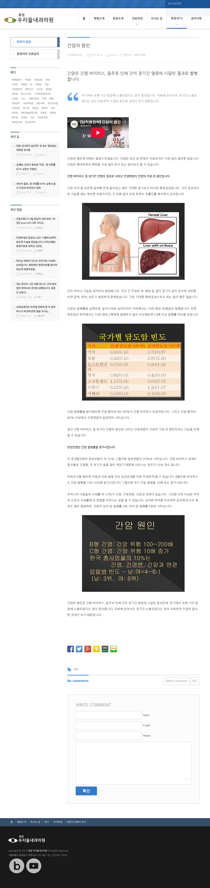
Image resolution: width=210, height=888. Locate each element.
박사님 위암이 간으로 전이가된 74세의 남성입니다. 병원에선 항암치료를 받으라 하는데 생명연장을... (36, 265)
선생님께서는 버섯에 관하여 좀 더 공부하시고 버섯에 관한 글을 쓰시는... (35, 309)
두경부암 (16, 108)
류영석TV (177, 18)
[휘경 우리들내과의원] (28, 18)
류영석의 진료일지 (28, 53)
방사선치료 (26, 94)
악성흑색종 (42, 117)
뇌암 (53, 108)
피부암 (15, 94)
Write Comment (176, 681)
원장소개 (118, 18)
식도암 (15, 84)
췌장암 (49, 89)
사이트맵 (57, 822)
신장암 (15, 99)
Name (146, 715)
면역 (44, 99)
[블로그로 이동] (16, 873)
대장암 (38, 84)
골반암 (15, 113)
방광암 (53, 113)
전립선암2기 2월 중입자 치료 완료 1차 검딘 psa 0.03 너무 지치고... (35, 221)
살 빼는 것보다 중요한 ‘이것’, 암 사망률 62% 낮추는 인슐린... (35, 167)
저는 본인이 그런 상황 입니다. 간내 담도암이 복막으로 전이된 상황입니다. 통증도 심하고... (36, 288)
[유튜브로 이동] (33, 873)
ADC (23, 99)
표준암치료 (17, 122)
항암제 (44, 108)
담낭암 (35, 108)
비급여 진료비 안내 (76, 822)
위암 (48, 80)
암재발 (43, 113)
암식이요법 (53, 103)
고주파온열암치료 (42, 94)
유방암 (28, 80)
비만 (47, 84)
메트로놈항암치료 (29, 113)
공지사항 (196, 18)
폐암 (51, 99)
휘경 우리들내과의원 (37, 851)
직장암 (24, 117)
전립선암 (38, 80)
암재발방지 (17, 80)
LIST (194, 681)
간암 (76, 669)
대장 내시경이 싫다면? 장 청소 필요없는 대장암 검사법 (36, 148)
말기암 (26, 108)
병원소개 (99, 18)
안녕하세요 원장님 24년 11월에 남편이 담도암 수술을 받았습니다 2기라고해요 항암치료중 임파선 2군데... (36, 242)
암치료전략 (30, 122)
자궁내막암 (28, 103)
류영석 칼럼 (140, 55)
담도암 (15, 117)
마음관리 (16, 103)
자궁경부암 (17, 89)
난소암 (39, 89)
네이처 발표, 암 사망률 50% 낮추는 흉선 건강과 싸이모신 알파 (36, 186)
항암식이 (29, 89)
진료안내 (137, 18)
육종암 (24, 84)
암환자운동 (34, 99)
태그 (46, 822)
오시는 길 (156, 18)
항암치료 (40, 103)
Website (147, 735)
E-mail (147, 725)
